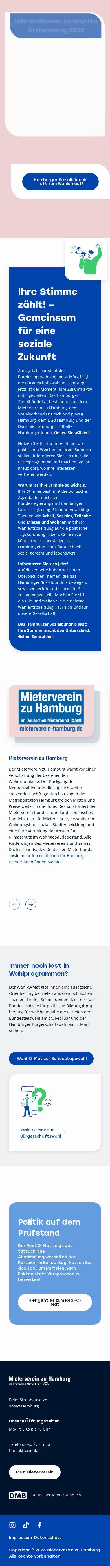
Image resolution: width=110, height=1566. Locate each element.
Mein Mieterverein (35, 1472)
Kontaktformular (24, 1450)
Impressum (20, 1537)
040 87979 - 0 (37, 1444)
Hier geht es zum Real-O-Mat (55, 1302)
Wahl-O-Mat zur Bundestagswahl (52, 1058)
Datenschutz (48, 1537)
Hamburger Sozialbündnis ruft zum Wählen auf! (60, 181)
